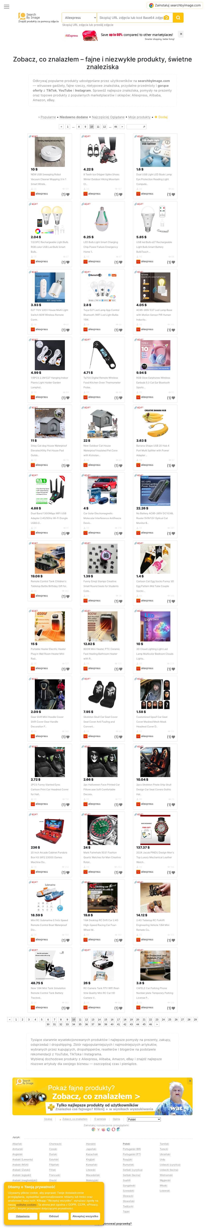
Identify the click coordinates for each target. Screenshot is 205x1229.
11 (98, 126)
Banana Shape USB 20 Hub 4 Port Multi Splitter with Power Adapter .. (152, 450)
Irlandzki (91, 1143)
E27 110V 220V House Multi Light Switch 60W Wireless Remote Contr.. (49, 315)
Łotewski (165, 1190)
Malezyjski (92, 1180)
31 (54, 1024)
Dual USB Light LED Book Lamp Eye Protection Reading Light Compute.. (154, 179)
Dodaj (163, 117)
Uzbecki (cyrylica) (170, 1164)
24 (163, 1019)
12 (104, 126)
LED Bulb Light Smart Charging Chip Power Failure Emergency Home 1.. (100, 247)
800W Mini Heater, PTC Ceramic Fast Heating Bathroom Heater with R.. (101, 653)
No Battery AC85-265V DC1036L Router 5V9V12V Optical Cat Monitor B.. (155, 518)
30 (48, 1024)
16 (112, 1019)
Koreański (91, 1164)
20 (137, 1019)
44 (137, 1024)
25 (169, 1019)
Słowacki (128, 1195)
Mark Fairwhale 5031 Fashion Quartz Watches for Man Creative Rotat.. (102, 857)
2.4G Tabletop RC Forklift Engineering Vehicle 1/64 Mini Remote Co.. (152, 925)
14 (99, 1019)
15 (105, 1019)
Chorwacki (55, 1143)
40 (112, 1024)
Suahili (127, 1180)
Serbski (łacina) (131, 1175)
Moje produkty (139, 117)
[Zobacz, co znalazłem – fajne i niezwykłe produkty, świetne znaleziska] (102, 1096)
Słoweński (129, 1201)
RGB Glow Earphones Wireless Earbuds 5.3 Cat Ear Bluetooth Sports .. (153, 382)
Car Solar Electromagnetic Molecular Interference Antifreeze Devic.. (102, 518)
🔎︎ (144, 126)
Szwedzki (128, 1190)
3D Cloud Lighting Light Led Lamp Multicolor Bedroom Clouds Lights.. (154, 653)
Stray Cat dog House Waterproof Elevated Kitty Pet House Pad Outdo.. (49, 450)
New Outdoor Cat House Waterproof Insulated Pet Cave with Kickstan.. (100, 450)
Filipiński (54, 1164)
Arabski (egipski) (21, 1175)
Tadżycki (128, 1206)
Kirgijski (90, 1159)
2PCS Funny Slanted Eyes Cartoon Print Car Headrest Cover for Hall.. (49, 789)
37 (92, 1024)
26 (176, 1019)
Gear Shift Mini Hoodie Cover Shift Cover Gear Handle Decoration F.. (47, 721)
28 (189, 1019)
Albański (17, 1143)
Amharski (17, 1148)
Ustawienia (22, 1216)
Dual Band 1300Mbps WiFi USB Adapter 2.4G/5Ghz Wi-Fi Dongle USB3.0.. (49, 518)
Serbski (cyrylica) (133, 1169)
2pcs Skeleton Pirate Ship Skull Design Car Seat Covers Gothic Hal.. (153, 789)
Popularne (48, 117)
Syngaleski (129, 1185)
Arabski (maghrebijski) (24, 1180)
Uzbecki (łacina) (169, 1169)
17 (118, 1019)
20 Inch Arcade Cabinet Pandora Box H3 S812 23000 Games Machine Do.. (49, 857)
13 (92, 1019)
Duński (53, 1154)
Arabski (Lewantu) (22, 1159)
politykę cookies (26, 1204)
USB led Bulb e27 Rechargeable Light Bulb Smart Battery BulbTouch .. (154, 247)
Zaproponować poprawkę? (113, 1223)
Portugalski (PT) (132, 1154)
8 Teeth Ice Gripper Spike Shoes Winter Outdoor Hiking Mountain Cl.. (101, 179)
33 (67, 1024)
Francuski (54, 1175)
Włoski (163, 1185)
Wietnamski (166, 1175)
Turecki (164, 1148)
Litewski (90, 1169)
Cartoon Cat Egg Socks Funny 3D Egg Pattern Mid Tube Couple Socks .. (155, 586)
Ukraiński (165, 1154)
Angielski (17, 1154)
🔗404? (33, 136)
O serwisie (100, 1118)
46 (115, 126)
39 (105, 1024)
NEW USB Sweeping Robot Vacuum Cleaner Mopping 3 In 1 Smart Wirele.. (48, 179)
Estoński (54, 1159)
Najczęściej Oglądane (108, 117)
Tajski (126, 1211)
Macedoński (93, 1175)
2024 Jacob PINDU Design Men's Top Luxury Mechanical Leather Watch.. (155, 857)
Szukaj (48, 1118)
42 (125, 1024)
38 (99, 1024)
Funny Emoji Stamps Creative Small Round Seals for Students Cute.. (101, 586)
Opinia (116, 1118)
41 (118, 1024)
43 (131, 1024)
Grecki (53, 1180)
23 (157, 1019)
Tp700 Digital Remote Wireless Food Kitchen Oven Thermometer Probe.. (102, 382)
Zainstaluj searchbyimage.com (178, 5)
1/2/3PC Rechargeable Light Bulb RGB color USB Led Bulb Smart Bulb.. (49, 247)
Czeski (53, 1148)
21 (144, 1019)
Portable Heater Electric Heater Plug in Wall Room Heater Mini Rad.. (48, 653)
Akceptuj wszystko (85, 1216)
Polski (126, 1143)
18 (125, 1019)
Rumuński (128, 1164)
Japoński (91, 1148)
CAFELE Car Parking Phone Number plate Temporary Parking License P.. (154, 993)
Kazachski (92, 1154)
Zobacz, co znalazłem (74, 1118)
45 (144, 1024)
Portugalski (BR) (132, 1148)
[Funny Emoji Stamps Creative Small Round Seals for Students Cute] (102, 559)
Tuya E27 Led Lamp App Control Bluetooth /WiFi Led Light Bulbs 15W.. (101, 315)
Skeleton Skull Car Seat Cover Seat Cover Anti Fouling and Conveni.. (100, 721)
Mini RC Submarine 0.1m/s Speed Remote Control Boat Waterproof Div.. (49, 925)
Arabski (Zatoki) (21, 1169)
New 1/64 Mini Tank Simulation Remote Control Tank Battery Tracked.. (48, 993)
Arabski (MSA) (20, 1164)
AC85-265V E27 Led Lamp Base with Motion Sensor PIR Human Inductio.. (154, 315)
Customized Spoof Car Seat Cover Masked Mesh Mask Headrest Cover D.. (151, 721)
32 (60, 1024)
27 (182, 1019)
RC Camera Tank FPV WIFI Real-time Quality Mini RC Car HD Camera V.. (101, 993)
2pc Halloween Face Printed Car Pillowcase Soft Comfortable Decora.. (101, 789)
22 (150, 1019)
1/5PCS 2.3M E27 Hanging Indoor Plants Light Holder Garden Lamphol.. (49, 382)
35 (80, 1024)
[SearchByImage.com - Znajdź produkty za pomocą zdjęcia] (29, 15)
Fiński (52, 1169)
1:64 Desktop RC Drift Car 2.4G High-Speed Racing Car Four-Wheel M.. (100, 925)
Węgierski (165, 1180)
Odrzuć (54, 1216)
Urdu (162, 1159)
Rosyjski (127, 1159)
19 (131, 1019)
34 (73, 1024)
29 (195, 1019)
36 (86, 1024)
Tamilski (164, 1143)
